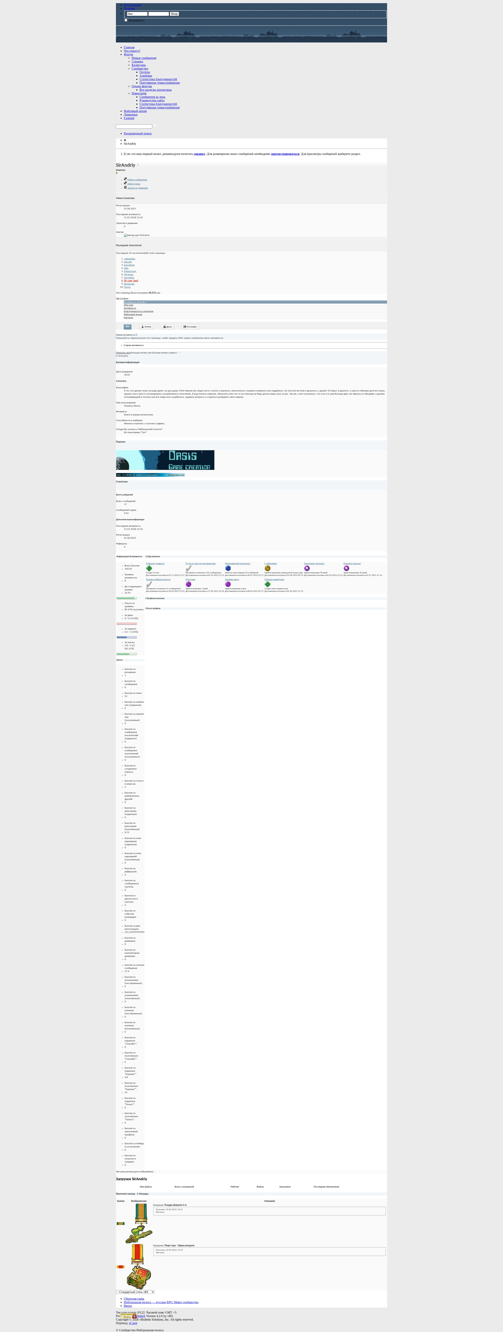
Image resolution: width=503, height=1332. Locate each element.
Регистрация (132, 4)
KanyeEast (129, 265)
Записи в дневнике (137, 188)
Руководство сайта (152, 100)
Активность (130, 308)
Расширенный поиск (138, 133)
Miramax (128, 274)
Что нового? (132, 50)
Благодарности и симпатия (138, 311)
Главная (129, 47)
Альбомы (146, 75)
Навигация (139, 93)
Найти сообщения (137, 180)
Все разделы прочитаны (156, 89)
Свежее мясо (232, 579)
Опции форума (142, 86)
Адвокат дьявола (155, 563)
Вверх (128, 1305)
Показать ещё (123, 353)
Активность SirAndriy (135, 302)
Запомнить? (136, 20)
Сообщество (140, 68)
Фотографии (192, 327)
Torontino (129, 277)
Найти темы (133, 184)
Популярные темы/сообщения (160, 82)
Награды (128, 317)
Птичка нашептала (274, 579)
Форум (128, 54)
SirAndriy (148, 327)
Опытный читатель (314, 563)
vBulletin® (138, 1316)
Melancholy (130, 271)
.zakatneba (129, 259)
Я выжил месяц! (352, 563)
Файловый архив (135, 111)
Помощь (129, 8)
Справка (137, 61)
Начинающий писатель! (238, 563)
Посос (127, 287)
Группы (145, 72)
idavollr (128, 262)
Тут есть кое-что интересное (200, 563)
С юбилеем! (270, 563)
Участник (190, 579)
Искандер (129, 284)
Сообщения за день (152, 96)
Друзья (169, 327)
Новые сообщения (144, 58)
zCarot (133, 1323)
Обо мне (128, 305)
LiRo (126, 268)
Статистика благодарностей (158, 79)
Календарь (139, 65)
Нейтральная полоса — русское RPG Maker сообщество (161, 1302)
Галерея (129, 118)
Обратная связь (134, 1298)
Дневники (131, 114)
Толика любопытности (158, 579)
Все (127, 327)
